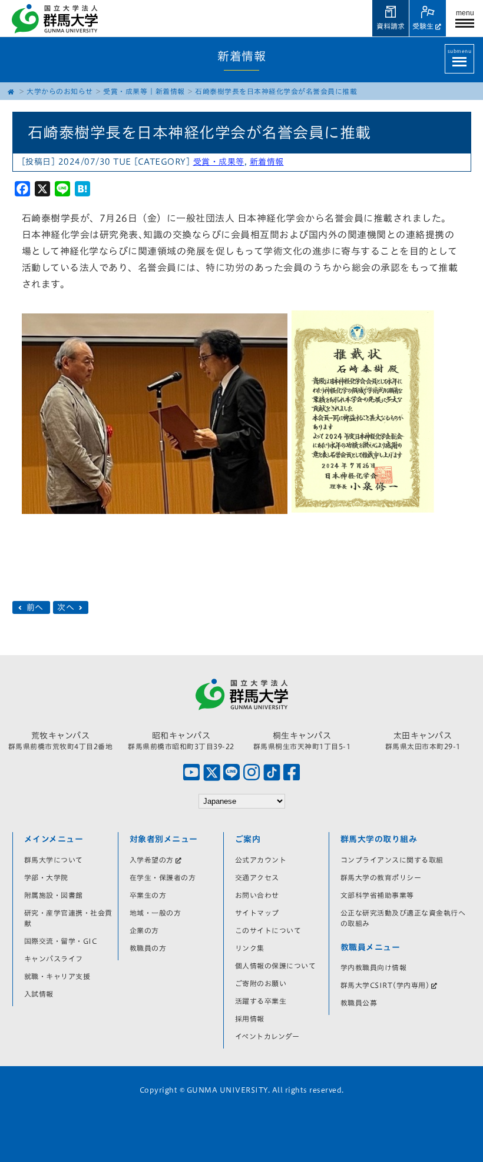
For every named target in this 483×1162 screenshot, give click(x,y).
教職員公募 (359, 1002)
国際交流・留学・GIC (60, 940)
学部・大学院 (46, 877)
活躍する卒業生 (261, 1000)
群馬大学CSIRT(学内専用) (385, 985)
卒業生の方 (148, 895)
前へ (35, 607)
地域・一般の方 (155, 912)
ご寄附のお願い (261, 983)
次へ (67, 607)
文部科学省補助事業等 (377, 895)
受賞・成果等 (125, 91)
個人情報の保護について (275, 965)
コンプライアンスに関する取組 (392, 859)
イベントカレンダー (267, 1036)
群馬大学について (53, 859)
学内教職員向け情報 (373, 967)
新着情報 (170, 91)
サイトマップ (257, 912)
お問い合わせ (257, 895)
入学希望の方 (152, 859)
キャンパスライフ (53, 958)
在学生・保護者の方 (163, 877)
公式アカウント (261, 859)
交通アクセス (257, 877)
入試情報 (39, 993)
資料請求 (390, 25)
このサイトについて (268, 930)
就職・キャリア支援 (57, 976)
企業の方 (144, 930)
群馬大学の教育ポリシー (381, 877)
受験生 (423, 25)
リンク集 (249, 947)
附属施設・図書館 (53, 895)
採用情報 (249, 1018)
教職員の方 (148, 947)
